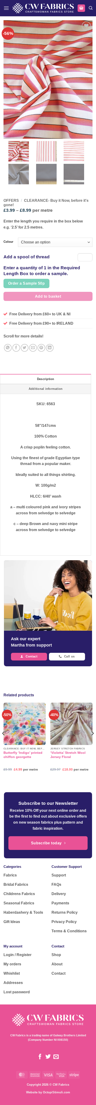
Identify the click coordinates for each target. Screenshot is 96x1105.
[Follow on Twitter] (48, 1057)
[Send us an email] (56, 1057)
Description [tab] (45, 379)
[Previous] (4, 742)
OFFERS (11, 200)
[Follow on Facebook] (40, 1057)
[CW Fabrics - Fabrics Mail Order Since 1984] (43, 8)
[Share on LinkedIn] (50, 348)
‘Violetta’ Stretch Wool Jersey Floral (68, 755)
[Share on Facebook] (16, 348)
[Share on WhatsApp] (8, 348)
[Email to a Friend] (33, 348)
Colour (8, 241)
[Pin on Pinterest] (41, 348)
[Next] (92, 742)
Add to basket (48, 296)
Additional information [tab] (46, 389)
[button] (6, 8)
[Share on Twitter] (24, 348)
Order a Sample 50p (26, 283)
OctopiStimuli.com (56, 1092)
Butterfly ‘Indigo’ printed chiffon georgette (22, 755)
